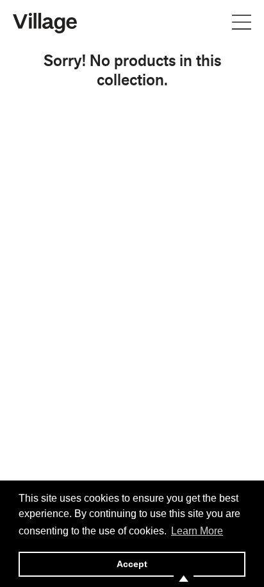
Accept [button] (132, 564)
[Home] (45, 22)
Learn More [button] (197, 530)
